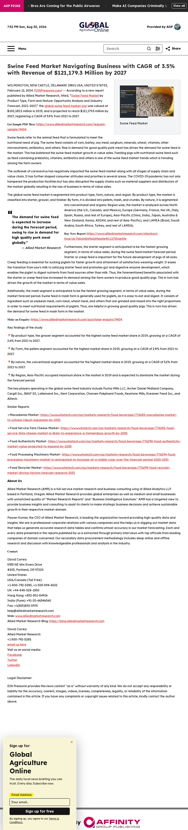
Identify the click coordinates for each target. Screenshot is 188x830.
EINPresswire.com (48, 90)
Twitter (12, 660)
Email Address (21, 795)
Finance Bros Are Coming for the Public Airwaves (58, 6)
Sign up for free (40, 811)
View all (179, 6)
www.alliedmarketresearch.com (37, 616)
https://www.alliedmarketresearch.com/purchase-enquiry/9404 (76, 319)
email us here (16, 644)
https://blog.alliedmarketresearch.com (76, 621)
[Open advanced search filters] (157, 48)
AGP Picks (12, 6)
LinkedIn (13, 665)
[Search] (148, 48)
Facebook (14, 655)
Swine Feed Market (85, 95)
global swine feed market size (65, 106)
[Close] (71, 742)
